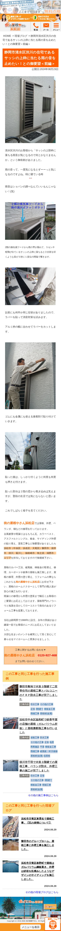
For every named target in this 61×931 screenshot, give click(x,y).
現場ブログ (21, 35)
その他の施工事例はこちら (43, 795)
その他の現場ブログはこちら (41, 892)
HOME (7, 35)
